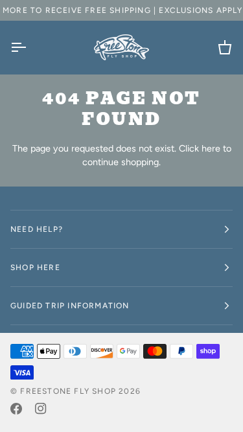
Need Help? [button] (36, 229)
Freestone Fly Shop (68, 391)
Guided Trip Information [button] (70, 305)
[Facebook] (16, 409)
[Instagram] (41, 409)
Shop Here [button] (35, 267)
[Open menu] (29, 47)
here (211, 148)
